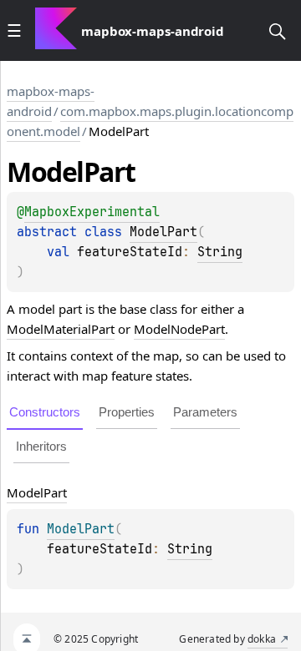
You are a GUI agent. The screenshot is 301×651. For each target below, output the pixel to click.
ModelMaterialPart (61, 328)
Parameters (205, 412)
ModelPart (163, 232)
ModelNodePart (179, 328)
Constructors (44, 412)
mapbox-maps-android (50, 101)
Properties (127, 412)
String (219, 252)
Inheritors (41, 446)
